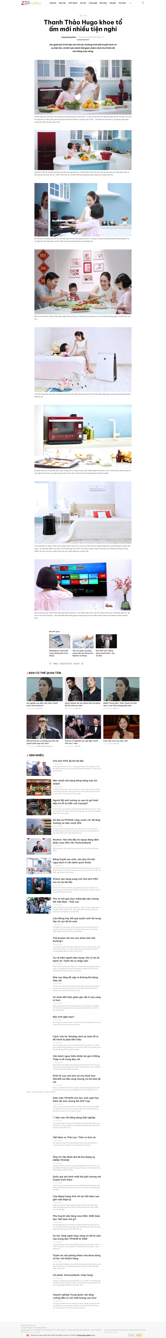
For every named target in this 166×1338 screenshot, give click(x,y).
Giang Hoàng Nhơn (68, 37)
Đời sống (103, 3)
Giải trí (83, 15)
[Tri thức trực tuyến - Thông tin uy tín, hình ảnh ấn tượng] (31, 3)
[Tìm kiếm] (143, 3)
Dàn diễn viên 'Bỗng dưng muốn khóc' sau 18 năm (105, 653)
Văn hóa (83, 3)
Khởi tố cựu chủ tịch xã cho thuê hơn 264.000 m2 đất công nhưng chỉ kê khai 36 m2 (77, 1079)
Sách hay (62, 3)
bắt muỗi (76, 663)
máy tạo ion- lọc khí (66, 663)
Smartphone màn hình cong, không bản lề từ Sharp (58, 653)
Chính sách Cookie (83, 1335)
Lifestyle (112, 3)
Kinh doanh (73, 3)
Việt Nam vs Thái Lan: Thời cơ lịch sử (74, 1137)
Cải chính (122, 3)
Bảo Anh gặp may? (63, 1017)
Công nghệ (93, 3)
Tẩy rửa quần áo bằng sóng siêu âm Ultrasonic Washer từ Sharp (82, 653)
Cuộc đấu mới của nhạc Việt (115, 741)
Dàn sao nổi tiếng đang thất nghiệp (75, 1117)
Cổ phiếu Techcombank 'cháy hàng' (73, 1275)
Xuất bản (53, 3)
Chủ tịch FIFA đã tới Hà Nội (68, 761)
